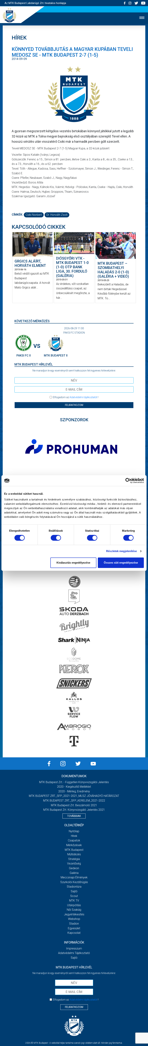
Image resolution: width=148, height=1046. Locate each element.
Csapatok (74, 840)
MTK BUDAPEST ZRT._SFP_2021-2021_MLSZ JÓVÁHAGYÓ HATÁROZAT (74, 796)
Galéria (74, 873)
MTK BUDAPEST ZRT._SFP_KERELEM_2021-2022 (74, 800)
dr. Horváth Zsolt (57, 214)
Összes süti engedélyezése (121, 562)
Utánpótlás (74, 905)
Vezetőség (74, 863)
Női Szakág (74, 909)
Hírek (74, 836)
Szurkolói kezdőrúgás (74, 882)
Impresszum (74, 948)
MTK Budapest (74, 850)
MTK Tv (74, 900)
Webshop (74, 919)
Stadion (74, 923)
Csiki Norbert (34, 214)
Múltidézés (74, 854)
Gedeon (74, 868)
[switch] (56, 538)
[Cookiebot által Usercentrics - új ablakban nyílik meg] (128, 480)
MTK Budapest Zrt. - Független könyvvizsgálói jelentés (74, 782)
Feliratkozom (74, 405)
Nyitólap (74, 831)
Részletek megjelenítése (121, 551)
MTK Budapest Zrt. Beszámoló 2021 (74, 805)
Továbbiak (74, 816)
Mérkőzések (74, 845)
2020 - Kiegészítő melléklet (74, 786)
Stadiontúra (74, 886)
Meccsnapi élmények (74, 877)
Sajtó (74, 891)
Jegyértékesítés (74, 914)
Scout (74, 896)
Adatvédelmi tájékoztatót (83, 397)
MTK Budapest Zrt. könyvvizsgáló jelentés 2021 (74, 809)
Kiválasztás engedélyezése (73, 562)
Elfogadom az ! (75, 397)
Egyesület (74, 928)
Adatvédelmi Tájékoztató (74, 953)
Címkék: (17, 214)
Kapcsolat (74, 933)
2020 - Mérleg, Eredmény (74, 791)
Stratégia (74, 859)
